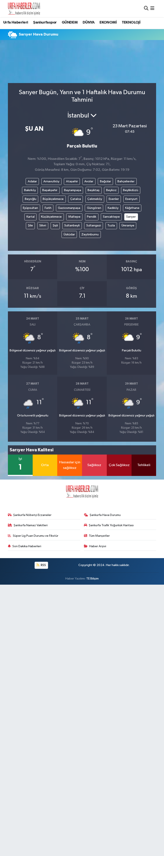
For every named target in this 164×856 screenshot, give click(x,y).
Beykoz (111, 190)
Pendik (91, 216)
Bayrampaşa (72, 190)
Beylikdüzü (130, 190)
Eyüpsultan (30, 208)
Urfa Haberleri (15, 22)
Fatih (48, 208)
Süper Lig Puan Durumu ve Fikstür (35, 535)
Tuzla (111, 225)
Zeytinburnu (90, 234)
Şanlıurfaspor (45, 22)
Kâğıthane (132, 208)
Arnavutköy (51, 181)
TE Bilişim (92, 578)
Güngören (94, 208)
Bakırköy (30, 190)
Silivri (42, 225)
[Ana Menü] (152, 8)
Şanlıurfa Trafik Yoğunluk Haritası (111, 525)
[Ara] (146, 8)
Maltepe (74, 216)
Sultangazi (93, 225)
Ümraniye (128, 225)
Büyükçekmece (53, 199)
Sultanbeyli (72, 225)
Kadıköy (113, 208)
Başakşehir (49, 190)
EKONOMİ (108, 22)
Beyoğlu (30, 199)
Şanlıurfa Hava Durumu (105, 515)
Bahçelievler (126, 181)
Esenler (114, 199)
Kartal (30, 216)
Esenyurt (131, 199)
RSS (43, 565)
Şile (30, 225)
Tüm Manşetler (99, 535)
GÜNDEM (70, 22)
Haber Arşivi (97, 546)
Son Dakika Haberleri (26, 546)
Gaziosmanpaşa (69, 208)
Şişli (55, 225)
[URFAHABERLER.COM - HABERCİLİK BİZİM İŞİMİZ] (24, 8)
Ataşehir (72, 181)
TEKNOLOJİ (131, 22)
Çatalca (75, 199)
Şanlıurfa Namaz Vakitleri (31, 525)
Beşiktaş (94, 190)
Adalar (32, 181)
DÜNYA (89, 22)
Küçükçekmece (51, 216)
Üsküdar (69, 234)
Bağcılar (105, 181)
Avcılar (88, 181)
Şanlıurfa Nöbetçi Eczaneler (32, 515)
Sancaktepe (111, 216)
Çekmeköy (94, 199)
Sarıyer (131, 216)
